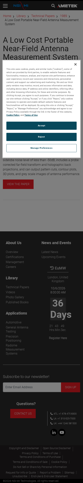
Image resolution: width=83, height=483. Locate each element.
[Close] (75, 64)
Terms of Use (31, 115)
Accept (41, 125)
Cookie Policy (12, 115)
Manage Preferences (41, 148)
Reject (41, 136)
